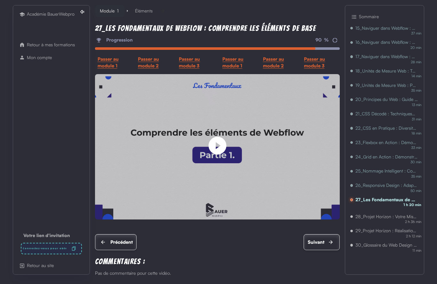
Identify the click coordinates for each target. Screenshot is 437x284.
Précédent (121, 242)
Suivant (316, 242)
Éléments (144, 10)
